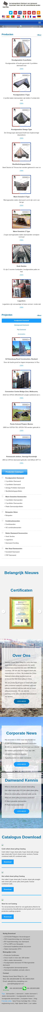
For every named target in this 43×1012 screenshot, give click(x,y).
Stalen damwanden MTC (13, 949)
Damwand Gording (12, 543)
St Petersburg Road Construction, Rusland (21, 359)
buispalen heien (26, 998)
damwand (19, 993)
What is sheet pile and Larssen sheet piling (20, 787)
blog (35, 998)
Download (7, 862)
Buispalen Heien (11, 512)
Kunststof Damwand (13, 552)
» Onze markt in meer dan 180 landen (16, 958)
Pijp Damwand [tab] (21, 329)
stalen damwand (30, 993)
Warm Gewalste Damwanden (16, 497)
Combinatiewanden (12, 521)
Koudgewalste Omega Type (21, 129)
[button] (3, 26)
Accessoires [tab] (21, 334)
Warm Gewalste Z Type (21, 231)
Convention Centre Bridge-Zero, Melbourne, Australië (21, 392)
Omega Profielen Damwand (15, 488)
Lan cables (33, 1003)
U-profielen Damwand (13, 481)
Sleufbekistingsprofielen (21, 164)
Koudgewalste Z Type (21, 95)
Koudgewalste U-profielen (21, 60)
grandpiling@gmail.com (15, 984)
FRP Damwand (11, 555)
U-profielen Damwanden (14, 500)
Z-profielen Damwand (13, 484)
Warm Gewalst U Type (21, 197)
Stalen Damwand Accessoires (16, 533)
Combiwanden (11, 524)
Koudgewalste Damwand (14, 478)
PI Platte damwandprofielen (14, 805)
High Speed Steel (21, 1003)
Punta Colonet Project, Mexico (21, 424)
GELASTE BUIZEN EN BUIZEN (16, 754)
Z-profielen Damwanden (14, 503)
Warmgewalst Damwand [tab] (21, 325)
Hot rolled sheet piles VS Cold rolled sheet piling (21, 790)
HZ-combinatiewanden (13, 527)
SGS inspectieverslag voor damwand (17, 939)
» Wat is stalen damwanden (12, 960)
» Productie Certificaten (11, 955)
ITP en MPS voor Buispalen (13, 944)
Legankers (21, 301)
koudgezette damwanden (11, 998)
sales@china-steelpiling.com (17, 981)
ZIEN (21, 69)
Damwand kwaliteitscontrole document (17, 946)
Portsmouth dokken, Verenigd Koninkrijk (21, 456)
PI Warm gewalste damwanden (15, 801)
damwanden (10, 993)
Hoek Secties (21, 266)
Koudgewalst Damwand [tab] (21, 320)
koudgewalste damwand (25, 996)
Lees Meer (21, 701)
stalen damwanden (8, 996)
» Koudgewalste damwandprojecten (15, 967)
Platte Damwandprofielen (14, 506)
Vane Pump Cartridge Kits (21, 1001)
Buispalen (9, 515)
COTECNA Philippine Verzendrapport (17, 937)
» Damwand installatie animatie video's (16, 970)
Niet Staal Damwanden (13, 548)
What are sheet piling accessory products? (20, 797)
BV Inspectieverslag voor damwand (16, 941)
